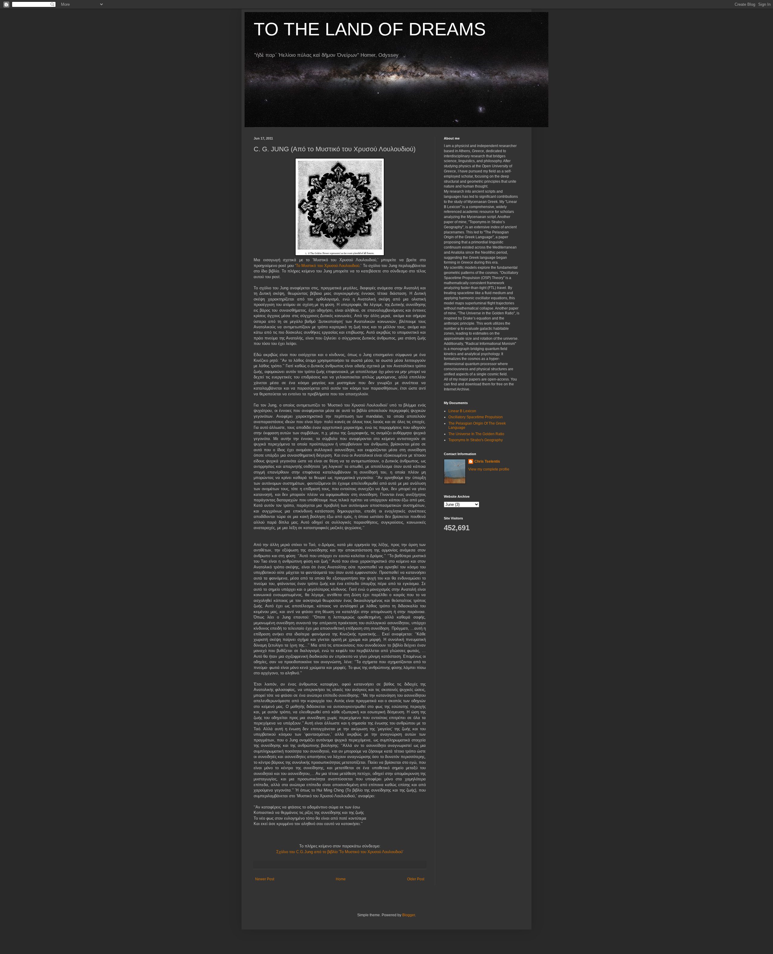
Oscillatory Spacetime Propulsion (475, 417)
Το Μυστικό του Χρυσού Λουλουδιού (327, 265)
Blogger (408, 915)
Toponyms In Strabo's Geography (475, 440)
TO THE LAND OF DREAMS (370, 29)
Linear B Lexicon (462, 411)
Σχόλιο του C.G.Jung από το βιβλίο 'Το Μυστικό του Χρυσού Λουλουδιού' (339, 852)
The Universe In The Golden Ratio (476, 434)
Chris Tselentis (487, 461)
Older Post (415, 879)
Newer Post (264, 879)
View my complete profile (488, 469)
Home (341, 879)
